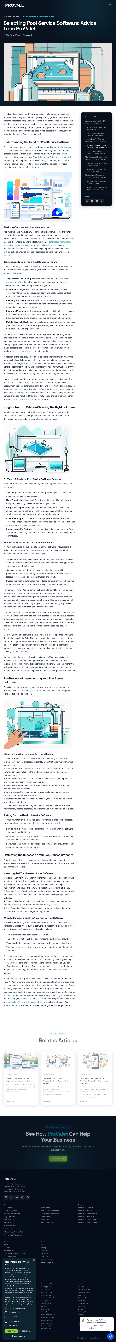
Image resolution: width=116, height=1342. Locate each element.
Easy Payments (9, 1217)
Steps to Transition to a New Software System (97, 164)
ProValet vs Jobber (85, 1211)
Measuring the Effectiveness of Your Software (97, 182)
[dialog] (19, 1299)
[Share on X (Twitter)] (87, 201)
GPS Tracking (8, 1223)
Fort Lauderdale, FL (47, 1298)
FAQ (42, 1245)
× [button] (34, 1260)
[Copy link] (102, 201)
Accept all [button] (11, 1331)
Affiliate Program (47, 1263)
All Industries (45, 1208)
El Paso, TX (82, 1309)
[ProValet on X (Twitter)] (11, 1197)
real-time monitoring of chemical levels (32, 245)
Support (44, 1251)
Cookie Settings (17, 1304)
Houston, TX (82, 1315)
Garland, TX (82, 1312)
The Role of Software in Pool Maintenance (97, 128)
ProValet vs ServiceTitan (87, 1220)
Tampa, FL (44, 1312)
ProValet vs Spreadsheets (87, 1214)
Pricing (43, 1248)
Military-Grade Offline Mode (14, 1232)
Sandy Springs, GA (47, 1317)
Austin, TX (81, 1301)
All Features (8, 1208)
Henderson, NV (46, 1328)
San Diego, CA (46, 1287)
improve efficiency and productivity (56, 157)
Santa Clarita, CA (46, 1292)
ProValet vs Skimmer (85, 1208)
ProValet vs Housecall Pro (87, 1223)
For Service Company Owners (15, 1254)
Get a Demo (45, 1254)
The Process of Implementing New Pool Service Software (96, 158)
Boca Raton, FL (46, 1295)
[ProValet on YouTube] (16, 1197)
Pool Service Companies (50, 1211)
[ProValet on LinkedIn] (6, 1197)
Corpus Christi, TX (84, 1303)
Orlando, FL (45, 1309)
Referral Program (47, 1260)
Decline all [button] (26, 1331)
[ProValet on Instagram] (27, 1197)
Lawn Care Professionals (50, 1214)
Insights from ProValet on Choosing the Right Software (96, 140)
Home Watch (45, 1217)
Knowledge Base (12, 17)
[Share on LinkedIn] (92, 201)
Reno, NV (81, 1287)
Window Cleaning (47, 1223)
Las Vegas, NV (83, 1284)
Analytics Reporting (11, 1211)
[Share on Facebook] (97, 201)
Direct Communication (12, 1214)
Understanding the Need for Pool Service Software (95, 122)
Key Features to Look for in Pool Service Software (96, 134)
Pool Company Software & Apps (39, 17)
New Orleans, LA (46, 1323)
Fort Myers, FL (46, 1301)
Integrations (8, 1229)
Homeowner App (10, 1226)
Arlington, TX (82, 1298)
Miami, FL (44, 1306)
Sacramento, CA (46, 1284)
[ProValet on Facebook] (22, 1197)
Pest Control (45, 1220)
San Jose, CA (45, 1289)
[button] (19, 1336)
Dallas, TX (81, 1306)
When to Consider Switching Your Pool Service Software (97, 188)
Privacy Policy (27, 1304)
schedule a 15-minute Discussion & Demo (26, 1002)
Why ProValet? (9, 1251)
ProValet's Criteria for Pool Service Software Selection (97, 146)
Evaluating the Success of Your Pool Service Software (95, 176)
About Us (7, 1248)
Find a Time (45, 1257)
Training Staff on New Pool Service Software (96, 170)
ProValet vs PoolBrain (86, 1217)
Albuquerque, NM (84, 1289)
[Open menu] (110, 5)
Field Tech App (9, 1220)
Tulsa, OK (81, 1295)
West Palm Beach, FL (48, 1315)
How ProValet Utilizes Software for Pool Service (96, 152)
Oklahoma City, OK (84, 1292)
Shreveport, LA (46, 1326)
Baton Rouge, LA (46, 1320)
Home (6, 1245)
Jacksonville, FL (46, 1303)
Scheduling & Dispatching (13, 1235)
